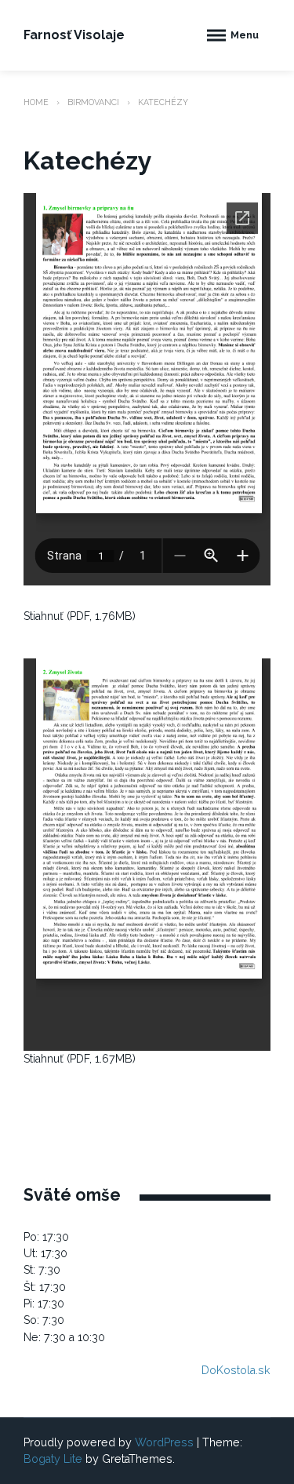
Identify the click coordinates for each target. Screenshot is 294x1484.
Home (36, 102)
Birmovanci (93, 102)
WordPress (164, 1442)
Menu (244, 35)
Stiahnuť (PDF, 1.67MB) (80, 1058)
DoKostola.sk (235, 1370)
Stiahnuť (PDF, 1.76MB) (80, 616)
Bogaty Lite (53, 1459)
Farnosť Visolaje (74, 34)
